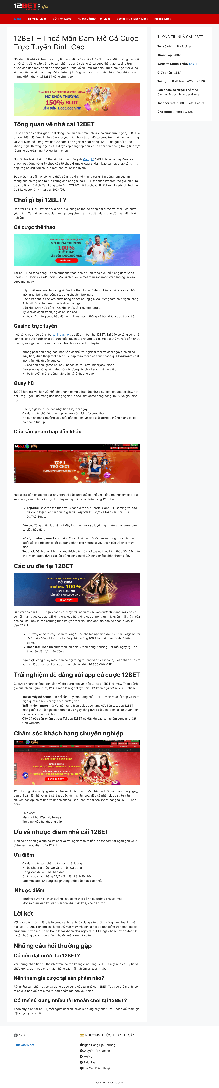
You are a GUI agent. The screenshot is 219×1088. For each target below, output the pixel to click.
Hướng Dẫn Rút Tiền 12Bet (94, 18)
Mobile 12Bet (162, 18)
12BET (17, 18)
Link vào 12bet (24, 1045)
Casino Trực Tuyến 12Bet (132, 18)
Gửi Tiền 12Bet (62, 18)
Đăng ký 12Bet (37, 18)
